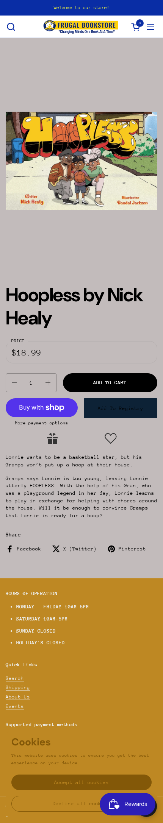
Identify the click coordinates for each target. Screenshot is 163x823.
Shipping (18, 687)
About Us (18, 697)
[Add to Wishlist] (110, 438)
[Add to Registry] (52, 438)
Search (15, 678)
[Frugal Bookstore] (81, 26)
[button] (11, 26)
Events (15, 706)
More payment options (41, 423)
